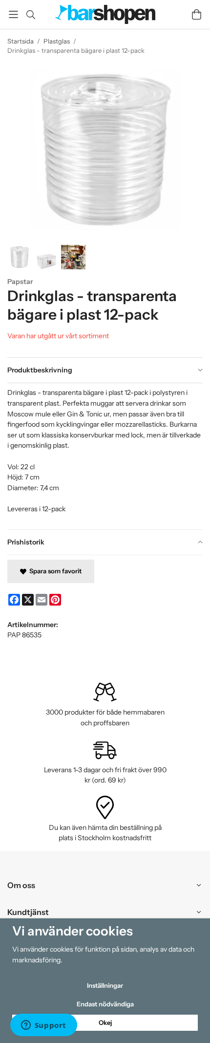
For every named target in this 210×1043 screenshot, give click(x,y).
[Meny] (13, 14)
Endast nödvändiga (105, 1004)
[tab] (105, 370)
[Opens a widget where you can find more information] (43, 1026)
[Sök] (30, 14)
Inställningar (105, 985)
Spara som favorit (54, 571)
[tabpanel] (105, 456)
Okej (105, 1022)
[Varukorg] (196, 14)
